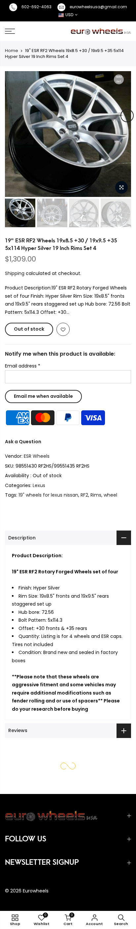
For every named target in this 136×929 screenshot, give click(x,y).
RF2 (84, 495)
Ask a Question (23, 441)
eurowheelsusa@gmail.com (98, 7)
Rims (95, 495)
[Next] (127, 115)
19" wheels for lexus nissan (48, 495)
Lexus (39, 485)
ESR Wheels (37, 456)
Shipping (14, 273)
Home (11, 50)
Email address (22, 366)
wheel (110, 495)
